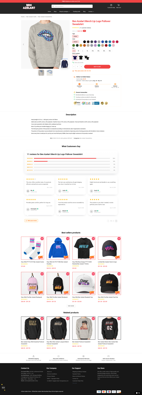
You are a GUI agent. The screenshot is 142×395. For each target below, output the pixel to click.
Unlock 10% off (3, 388)
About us (49, 371)
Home (22, 17)
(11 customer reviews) (85, 27)
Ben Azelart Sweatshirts (45, 17)
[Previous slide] (23, 44)
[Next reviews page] (116, 220)
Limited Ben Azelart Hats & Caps (107, 262)
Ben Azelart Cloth (31, 17)
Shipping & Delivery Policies (79, 371)
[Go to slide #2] (50, 73)
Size (73, 48)
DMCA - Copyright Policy (53, 378)
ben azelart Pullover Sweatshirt (81, 342)
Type (73, 33)
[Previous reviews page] (108, 220)
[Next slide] (67, 44)
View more (71, 306)
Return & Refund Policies (78, 376)
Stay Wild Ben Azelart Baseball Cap (82, 297)
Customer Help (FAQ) (77, 381)
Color (73, 39)
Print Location (76, 53)
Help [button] (139, 393)
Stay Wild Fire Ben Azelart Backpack (31, 297)
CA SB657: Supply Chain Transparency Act (57, 381)
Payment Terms (76, 374)
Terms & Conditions (52, 374)
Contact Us (75, 378)
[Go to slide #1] (41, 73)
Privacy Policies (51, 376)
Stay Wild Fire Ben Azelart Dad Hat (108, 297)
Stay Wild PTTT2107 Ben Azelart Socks (32, 262)
